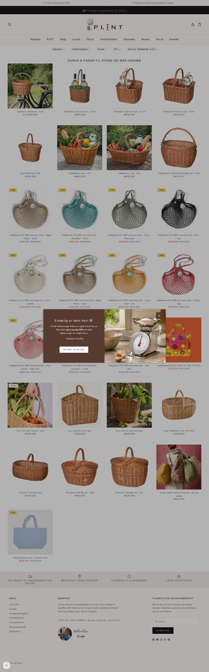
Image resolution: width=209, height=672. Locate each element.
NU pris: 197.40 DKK (73, 349)
